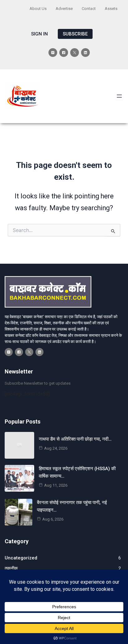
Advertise (64, 8)
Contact (89, 8)
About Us (38, 8)
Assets (111, 8)
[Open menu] (119, 96)
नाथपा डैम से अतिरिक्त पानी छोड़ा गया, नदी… (75, 439)
